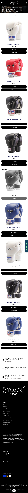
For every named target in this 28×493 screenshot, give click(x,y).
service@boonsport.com (9, 464)
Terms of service (6, 411)
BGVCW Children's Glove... (14, 265)
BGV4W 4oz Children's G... (14, 44)
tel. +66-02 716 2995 (8, 466)
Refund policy (6, 413)
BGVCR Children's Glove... (14, 194)
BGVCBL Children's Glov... (14, 227)
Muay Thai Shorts (7, 418)
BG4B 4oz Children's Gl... (14, 156)
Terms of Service (6, 422)
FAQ (4, 404)
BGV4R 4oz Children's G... (14, 81)
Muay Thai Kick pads (7, 420)
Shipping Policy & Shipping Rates (10, 408)
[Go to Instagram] (6, 454)
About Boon (5, 424)
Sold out (14, 198)
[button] (26, 246)
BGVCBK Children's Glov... (14, 302)
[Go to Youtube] (8, 454)
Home (3, 7)
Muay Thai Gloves (7, 417)
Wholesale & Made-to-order (9, 409)
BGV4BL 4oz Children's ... (14, 340)
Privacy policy (6, 415)
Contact (5, 406)
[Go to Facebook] (4, 454)
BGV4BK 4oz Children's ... (14, 119)
